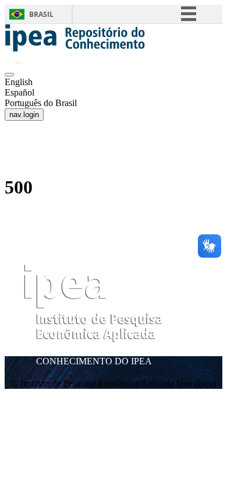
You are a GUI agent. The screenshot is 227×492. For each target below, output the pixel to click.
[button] (75, 49)
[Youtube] (195, 333)
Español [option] (19, 92)
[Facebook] (204, 314)
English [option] (19, 82)
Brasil (41, 14)
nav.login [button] (24, 114)
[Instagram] (185, 314)
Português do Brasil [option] (41, 103)
